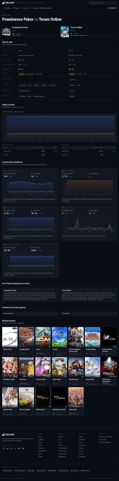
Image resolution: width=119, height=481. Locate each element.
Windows (21, 74)
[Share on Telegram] (19, 448)
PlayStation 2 (62, 451)
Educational (82, 456)
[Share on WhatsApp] (15, 448)
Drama (81, 454)
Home (40, 437)
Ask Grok (31, 470)
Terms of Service (94, 478)
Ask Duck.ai (86, 470)
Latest (26, 8)
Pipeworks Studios (24, 91)
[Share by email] (23, 448)
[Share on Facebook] (11, 448)
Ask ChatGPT (8, 470)
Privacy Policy (106, 478)
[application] (59, 128)
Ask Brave (75, 470)
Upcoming (35, 8)
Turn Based (52, 85)
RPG (79, 85)
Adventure (72, 85)
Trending (8, 8)
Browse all (113, 8)
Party (30, 85)
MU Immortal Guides (105, 442)
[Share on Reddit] (7, 448)
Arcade (81, 442)
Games (40, 454)
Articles (40, 456)
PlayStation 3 (62, 454)
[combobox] (30, 313)
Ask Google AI (21, 470)
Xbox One (39, 74)
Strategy (44, 85)
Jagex (29, 96)
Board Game (22, 85)
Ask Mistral (53, 470)
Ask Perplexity (64, 470)
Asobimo (72, 91)
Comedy (81, 451)
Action (81, 437)
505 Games (22, 96)
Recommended (47, 8)
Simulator (36, 85)
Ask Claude (42, 470)
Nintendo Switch (63, 448)
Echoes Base (102, 439)
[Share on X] (3, 448)
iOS (85, 74)
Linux (60, 442)
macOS (61, 445)
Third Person (73, 79)
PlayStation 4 (30, 74)
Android (79, 74)
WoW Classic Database (105, 437)
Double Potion (20, 478)
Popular (17, 8)
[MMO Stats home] (8, 3)
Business (81, 448)
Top (116, 478)
